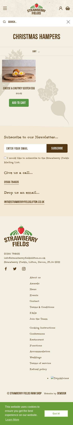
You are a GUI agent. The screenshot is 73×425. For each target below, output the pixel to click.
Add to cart (19, 103)
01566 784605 (11, 182)
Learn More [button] (12, 419)
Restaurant (37, 339)
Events (34, 295)
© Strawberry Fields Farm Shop (24, 393)
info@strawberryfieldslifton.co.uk (24, 202)
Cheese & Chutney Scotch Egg (19, 88)
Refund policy (38, 369)
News (33, 289)
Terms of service (40, 363)
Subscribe (57, 148)
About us (35, 277)
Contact (34, 301)
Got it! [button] (56, 413)
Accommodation (40, 351)
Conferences (37, 333)
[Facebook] (5, 268)
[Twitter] (14, 268)
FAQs (33, 312)
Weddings (35, 357)
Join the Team (39, 318)
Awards (34, 283)
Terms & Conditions (42, 307)
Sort (34, 51)
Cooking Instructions (42, 327)
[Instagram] (23, 268)
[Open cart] (68, 9)
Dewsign (61, 393)
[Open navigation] (5, 8)
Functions (36, 345)
